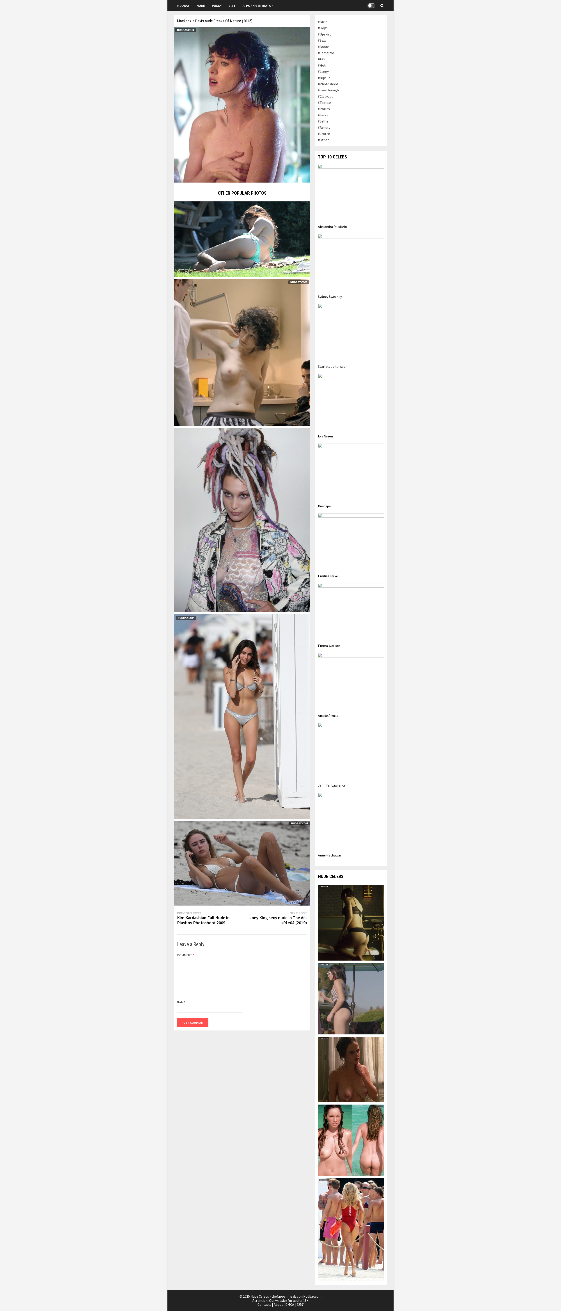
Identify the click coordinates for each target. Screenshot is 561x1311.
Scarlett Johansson (332, 366)
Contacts (264, 1304)
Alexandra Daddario (332, 226)
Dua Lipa (324, 506)
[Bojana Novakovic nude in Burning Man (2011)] (242, 352)
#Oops (323, 28)
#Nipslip (324, 78)
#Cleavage (325, 96)
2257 (300, 1304)
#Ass (321, 59)
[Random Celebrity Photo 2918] (242, 519)
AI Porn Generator (258, 5)
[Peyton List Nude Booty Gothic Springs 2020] (351, 998)
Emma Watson (329, 645)
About (278, 1304)
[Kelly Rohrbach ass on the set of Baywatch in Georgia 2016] (351, 1229)
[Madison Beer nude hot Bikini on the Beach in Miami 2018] (242, 716)
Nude (201, 5)
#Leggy (323, 71)
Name (181, 1002)
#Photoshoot (328, 84)
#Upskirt (324, 34)
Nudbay (183, 5)
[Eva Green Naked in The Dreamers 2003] (351, 1069)
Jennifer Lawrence (332, 785)
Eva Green (325, 436)
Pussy (217, 5)
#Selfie (323, 121)
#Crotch (324, 133)
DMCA (289, 1304)
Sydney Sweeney (330, 296)
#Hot (322, 65)
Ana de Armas (328, 715)
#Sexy (322, 40)
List (232, 5)
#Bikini (323, 22)
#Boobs (323, 46)
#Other (323, 140)
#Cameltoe (326, 53)
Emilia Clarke (328, 576)
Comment (185, 955)
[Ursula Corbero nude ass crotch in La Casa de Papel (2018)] (351, 922)
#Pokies (324, 109)
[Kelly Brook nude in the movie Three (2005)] (351, 1140)
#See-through (328, 90)
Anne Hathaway (329, 855)
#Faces (323, 115)
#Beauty (324, 127)
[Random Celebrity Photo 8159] (242, 238)
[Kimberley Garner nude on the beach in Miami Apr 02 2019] (242, 863)
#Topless (325, 102)
